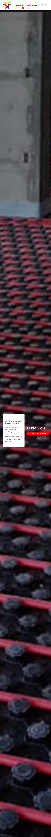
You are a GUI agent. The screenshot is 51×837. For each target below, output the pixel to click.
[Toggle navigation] (48, 10)
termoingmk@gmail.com (32, 5)
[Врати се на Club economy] (25, 7)
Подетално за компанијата (37, 433)
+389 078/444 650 (19, 5)
